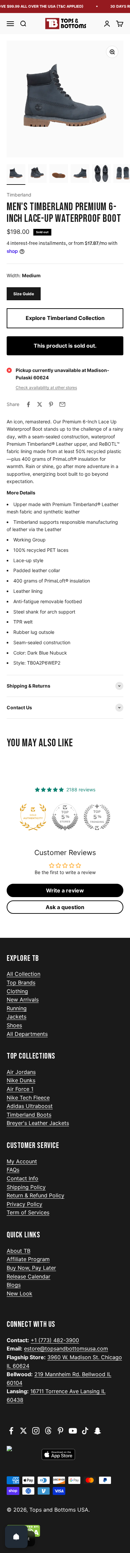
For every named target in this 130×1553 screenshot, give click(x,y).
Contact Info (22, 1178)
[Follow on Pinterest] (60, 1430)
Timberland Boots (29, 1114)
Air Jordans (21, 1072)
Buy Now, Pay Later (31, 1267)
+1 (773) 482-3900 (55, 1340)
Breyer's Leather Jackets (38, 1123)
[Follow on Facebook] (11, 1430)
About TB (18, 1250)
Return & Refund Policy (35, 1195)
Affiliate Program (28, 1259)
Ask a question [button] (65, 907)
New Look (19, 1293)
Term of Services (28, 1212)
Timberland (19, 195)
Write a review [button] (65, 890)
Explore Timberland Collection (65, 318)
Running (17, 1008)
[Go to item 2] (37, 174)
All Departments (27, 1034)
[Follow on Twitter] (23, 1430)
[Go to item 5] (101, 174)
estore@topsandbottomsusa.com (66, 1348)
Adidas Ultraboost (30, 1106)
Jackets (16, 1016)
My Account (22, 1161)
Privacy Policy (24, 1204)
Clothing (17, 991)
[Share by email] (62, 404)
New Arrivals (23, 999)
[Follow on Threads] (48, 1430)
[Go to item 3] (58, 174)
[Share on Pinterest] (51, 404)
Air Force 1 (20, 1089)
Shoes (14, 1025)
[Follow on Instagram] (35, 1430)
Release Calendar (28, 1276)
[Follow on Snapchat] (97, 1430)
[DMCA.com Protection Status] (65, 1531)
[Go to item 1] (16, 174)
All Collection (23, 973)
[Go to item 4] (80, 174)
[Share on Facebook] (28, 404)
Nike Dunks (21, 1080)
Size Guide (23, 293)
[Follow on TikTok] (85, 1430)
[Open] (16, 1536)
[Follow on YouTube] (72, 1430)
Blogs (14, 1284)
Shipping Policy (26, 1187)
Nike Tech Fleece (28, 1097)
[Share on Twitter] (39, 404)
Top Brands (21, 982)
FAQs (13, 1169)
